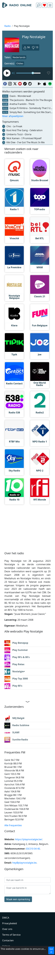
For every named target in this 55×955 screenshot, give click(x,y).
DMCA (5, 917)
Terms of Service (11, 934)
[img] (50, 5)
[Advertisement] (27, 17)
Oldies (19, 63)
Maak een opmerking (18, 899)
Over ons (7, 929)
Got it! (51, 950)
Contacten (8, 940)
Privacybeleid (9, 923)
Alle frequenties (13, 825)
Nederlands (19, 57)
